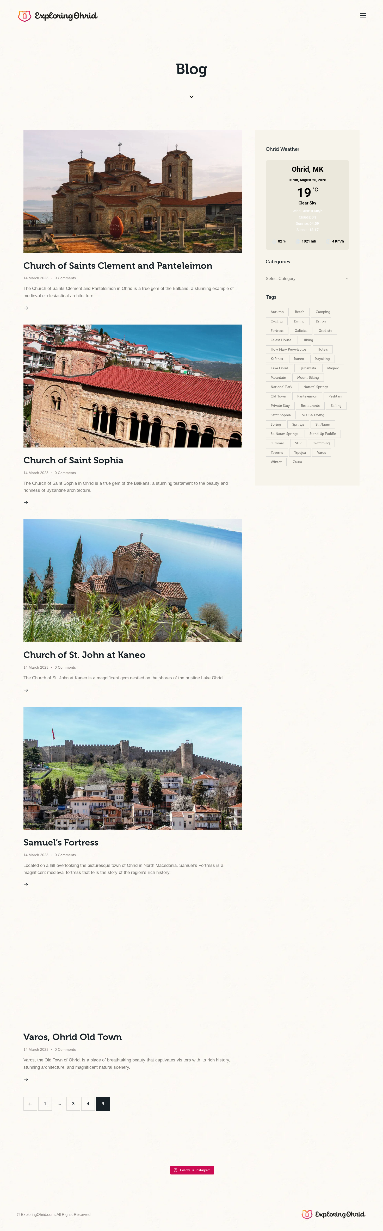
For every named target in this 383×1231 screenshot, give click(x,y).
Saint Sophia (281, 415)
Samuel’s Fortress (60, 842)
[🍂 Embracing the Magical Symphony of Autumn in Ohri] (210, 1149)
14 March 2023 (35, 278)
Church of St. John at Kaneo (84, 655)
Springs (298, 424)
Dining (299, 321)
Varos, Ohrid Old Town (72, 1037)
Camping (323, 312)
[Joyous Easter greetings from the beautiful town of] (356, 1149)
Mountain (278, 378)
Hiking (307, 340)
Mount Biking (308, 378)
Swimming (321, 443)
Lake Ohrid (279, 368)
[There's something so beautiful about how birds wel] (137, 1149)
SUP (298, 443)
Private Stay (280, 406)
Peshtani (335, 396)
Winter (276, 462)
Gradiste (325, 331)
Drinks (321, 321)
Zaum (297, 462)
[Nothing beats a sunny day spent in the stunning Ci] (319, 1149)
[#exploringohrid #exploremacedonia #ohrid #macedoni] (27, 1149)
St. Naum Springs (284, 434)
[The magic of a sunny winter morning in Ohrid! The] (173, 1149)
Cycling (277, 321)
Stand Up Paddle (323, 434)
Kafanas (277, 359)
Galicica (301, 331)
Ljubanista (307, 368)
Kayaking (322, 359)
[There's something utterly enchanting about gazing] (246, 1149)
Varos (321, 453)
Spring (276, 424)
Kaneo (299, 359)
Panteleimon (307, 396)
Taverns (277, 453)
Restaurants (310, 406)
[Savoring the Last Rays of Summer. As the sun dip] (283, 1149)
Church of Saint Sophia (73, 460)
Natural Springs (316, 387)
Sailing (336, 406)
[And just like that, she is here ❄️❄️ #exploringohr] (100, 1149)
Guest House (281, 340)
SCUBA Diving (313, 415)
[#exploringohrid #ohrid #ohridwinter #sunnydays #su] (64, 1149)
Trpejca (300, 453)
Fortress (277, 331)
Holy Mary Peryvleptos (288, 349)
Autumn (277, 312)
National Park (281, 387)
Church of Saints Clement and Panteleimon (118, 265)
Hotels (323, 349)
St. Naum (323, 424)
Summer (277, 443)
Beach (300, 312)
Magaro (333, 368)
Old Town (278, 396)
